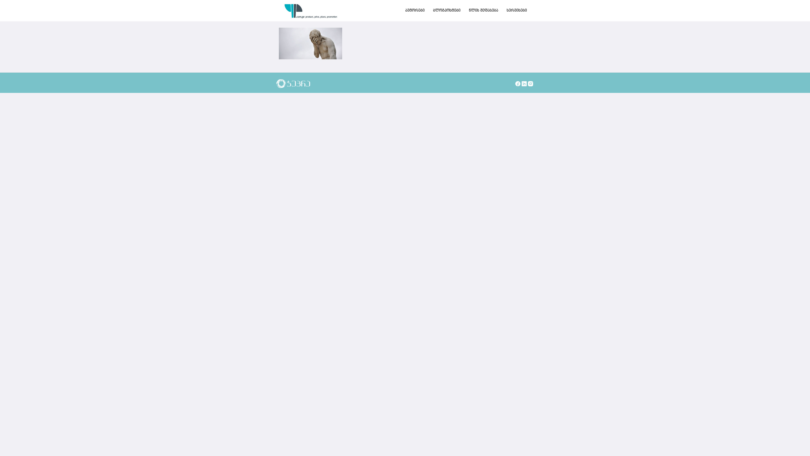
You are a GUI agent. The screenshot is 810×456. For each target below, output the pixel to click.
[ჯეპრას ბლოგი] (311, 10)
